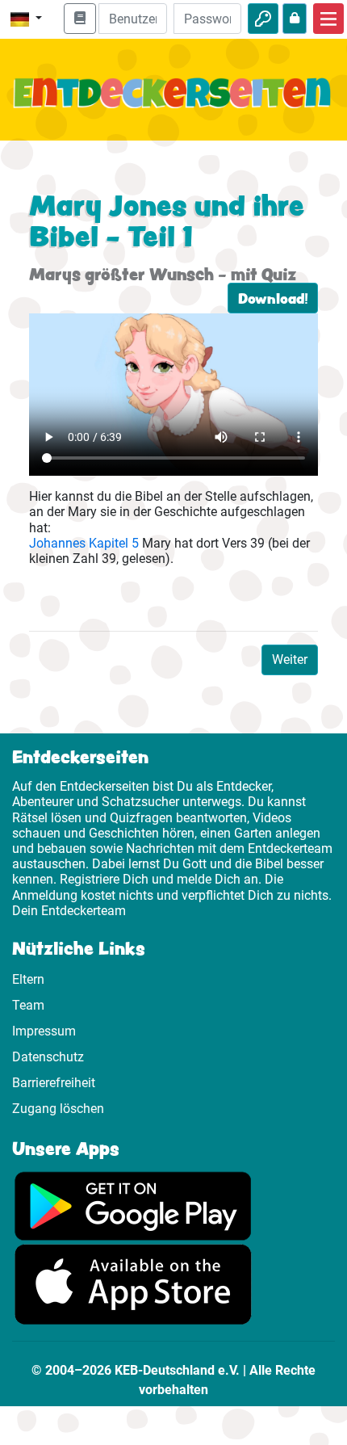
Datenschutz (48, 1057)
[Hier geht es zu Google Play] (133, 1204)
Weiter (289, 659)
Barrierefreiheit (53, 1082)
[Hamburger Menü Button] (328, 18)
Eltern (28, 979)
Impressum (44, 1031)
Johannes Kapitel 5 (84, 543)
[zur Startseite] (173, 103)
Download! (272, 298)
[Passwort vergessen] (294, 18)
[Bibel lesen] (80, 18)
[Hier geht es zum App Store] (133, 1284)
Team (28, 1005)
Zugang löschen (58, 1108)
